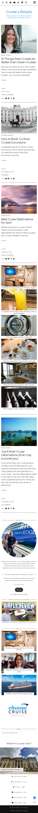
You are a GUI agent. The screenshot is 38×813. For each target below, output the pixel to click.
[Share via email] (6, 98)
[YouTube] (14, 2)
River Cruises (6, 55)
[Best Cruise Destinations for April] (19, 199)
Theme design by (19, 810)
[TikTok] (18, 2)
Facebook (19, 792)
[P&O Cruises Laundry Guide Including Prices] (19, 396)
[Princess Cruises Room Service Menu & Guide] (19, 349)
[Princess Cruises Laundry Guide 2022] (19, 325)
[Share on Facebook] (8, 98)
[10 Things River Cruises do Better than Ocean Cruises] (19, 39)
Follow (19, 590)
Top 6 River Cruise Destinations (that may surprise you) (16, 455)
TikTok (19, 787)
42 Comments (5, 505)
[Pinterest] (10, 2)
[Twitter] (3, 2)
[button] (35, 2)
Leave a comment (7, 94)
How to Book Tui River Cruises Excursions (15, 140)
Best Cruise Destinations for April (17, 220)
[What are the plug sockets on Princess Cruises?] (19, 275)
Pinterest (19, 797)
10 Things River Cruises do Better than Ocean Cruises (18, 60)
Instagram (19, 782)
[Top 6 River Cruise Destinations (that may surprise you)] (19, 432)
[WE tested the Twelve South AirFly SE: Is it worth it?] (19, 611)
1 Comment (5, 175)
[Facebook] (22, 2)
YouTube (20, 802)
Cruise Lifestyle (19, 12)
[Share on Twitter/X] (11, 98)
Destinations (5, 215)
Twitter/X (20, 776)
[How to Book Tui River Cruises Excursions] (19, 119)
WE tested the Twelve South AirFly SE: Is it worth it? (19, 622)
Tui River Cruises (7, 135)
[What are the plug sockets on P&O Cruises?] (19, 373)
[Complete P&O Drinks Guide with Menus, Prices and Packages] (19, 299)
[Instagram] (6, 2)
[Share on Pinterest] (13, 98)
